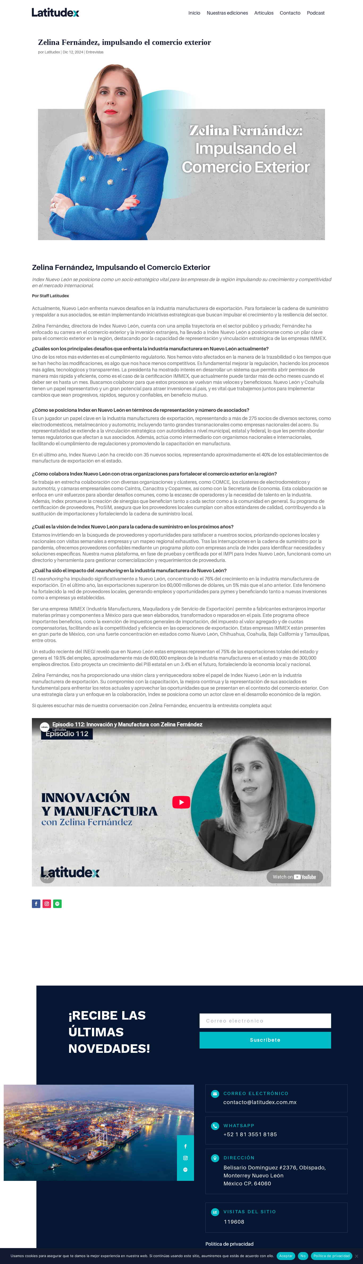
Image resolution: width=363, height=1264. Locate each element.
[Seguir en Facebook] (36, 904)
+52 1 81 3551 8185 (250, 1134)
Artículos (263, 13)
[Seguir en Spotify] (57, 904)
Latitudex (52, 52)
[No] (356, 1256)
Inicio (194, 13)
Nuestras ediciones (227, 13)
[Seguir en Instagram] (47, 904)
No (303, 1256)
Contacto (290, 13)
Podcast (316, 13)
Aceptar (286, 1256)
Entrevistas (94, 52)
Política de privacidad (229, 1244)
